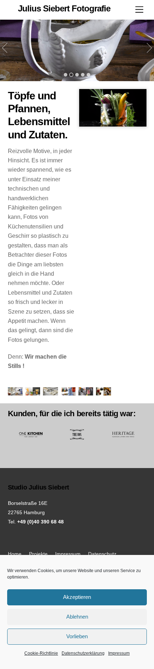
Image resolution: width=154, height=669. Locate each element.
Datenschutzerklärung (83, 653)
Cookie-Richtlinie (41, 653)
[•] (65, 75)
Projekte (38, 554)
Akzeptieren (77, 597)
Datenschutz (102, 554)
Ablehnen (77, 617)
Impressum (119, 653)
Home (14, 554)
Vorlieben (77, 636)
